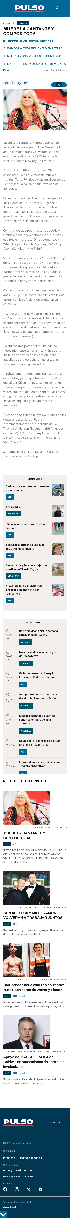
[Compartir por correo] (25, 83)
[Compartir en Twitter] (12, 82)
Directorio (9, 1157)
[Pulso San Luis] (29, 8)
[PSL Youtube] (40, 1190)
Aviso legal (9, 1207)
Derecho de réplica (31, 1157)
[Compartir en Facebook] (6, 83)
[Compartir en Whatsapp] (19, 83)
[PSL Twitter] (29, 1190)
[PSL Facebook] (5, 1190)
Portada (6, 23)
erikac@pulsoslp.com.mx (17, 1170)
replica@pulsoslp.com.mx (18, 1176)
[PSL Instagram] (17, 1190)
